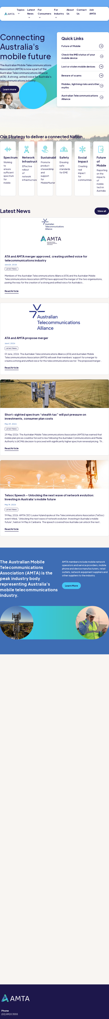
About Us (70, 11)
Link (8, 168)
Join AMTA (92, 11)
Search (102, 14)
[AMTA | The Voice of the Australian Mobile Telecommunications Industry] (9, 14)
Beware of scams (71, 75)
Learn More (71, 585)
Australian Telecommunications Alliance (79, 97)
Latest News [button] (31, 11)
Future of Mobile (70, 46)
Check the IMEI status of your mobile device (78, 56)
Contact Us (82, 11)
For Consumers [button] (44, 11)
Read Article (12, 291)
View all (102, 211)
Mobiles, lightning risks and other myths (80, 86)
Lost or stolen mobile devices (78, 66)
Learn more (9, 89)
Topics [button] (20, 9)
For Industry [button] (59, 11)
